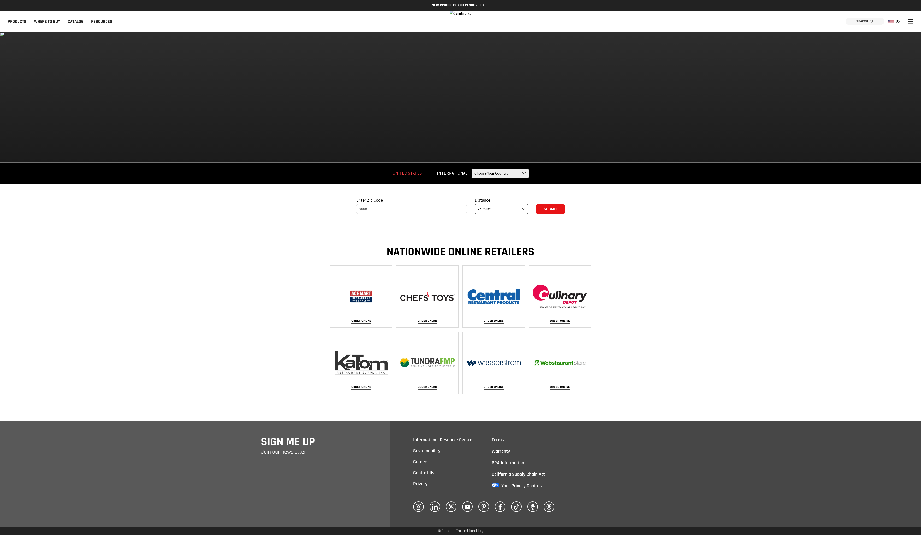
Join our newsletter (283, 452)
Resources (101, 21)
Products (17, 21)
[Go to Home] (460, 21)
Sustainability (426, 451)
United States (407, 173)
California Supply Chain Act (518, 474)
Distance (482, 200)
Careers (421, 462)
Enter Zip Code (369, 200)
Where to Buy (47, 21)
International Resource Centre (442, 440)
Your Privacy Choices (521, 486)
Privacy (420, 484)
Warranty (501, 451)
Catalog (75, 21)
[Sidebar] (910, 21)
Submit (550, 209)
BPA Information (508, 463)
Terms (498, 440)
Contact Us (423, 473)
